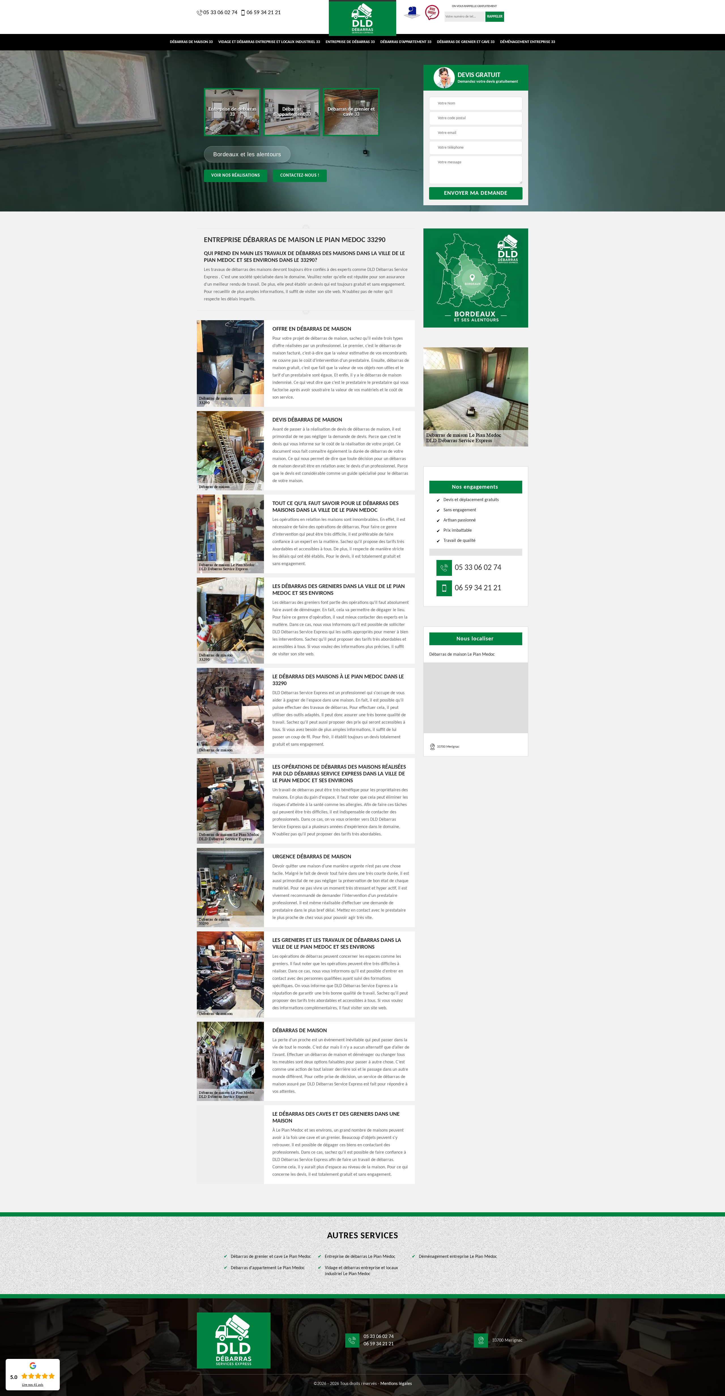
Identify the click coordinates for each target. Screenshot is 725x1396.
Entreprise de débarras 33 (350, 42)
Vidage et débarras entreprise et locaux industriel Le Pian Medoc (361, 1271)
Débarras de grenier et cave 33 (465, 42)
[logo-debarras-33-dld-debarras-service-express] (233, 1340)
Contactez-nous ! (299, 176)
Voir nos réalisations (235, 176)
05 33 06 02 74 (220, 13)
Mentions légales (396, 1384)
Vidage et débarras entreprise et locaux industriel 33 (269, 42)
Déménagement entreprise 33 (527, 42)
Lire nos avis (32, 1385)
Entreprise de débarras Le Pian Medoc (360, 1256)
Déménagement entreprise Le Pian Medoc (458, 1256)
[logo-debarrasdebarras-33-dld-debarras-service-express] (362, 18)
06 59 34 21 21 (264, 13)
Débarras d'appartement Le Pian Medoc (268, 1268)
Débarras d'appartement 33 (405, 42)
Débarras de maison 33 (191, 42)
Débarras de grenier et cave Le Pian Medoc (271, 1256)
